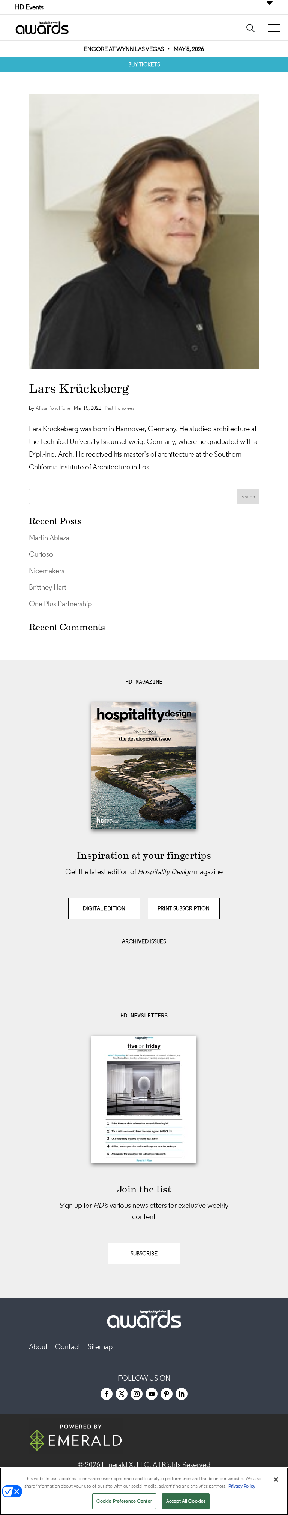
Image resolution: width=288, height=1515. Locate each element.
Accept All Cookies (186, 1501)
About (38, 1346)
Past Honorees (119, 408)
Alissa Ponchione (53, 408)
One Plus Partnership (60, 603)
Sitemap (100, 1346)
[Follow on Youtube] (152, 1394)
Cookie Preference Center (124, 1501)
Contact (67, 1346)
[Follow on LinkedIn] (182, 1394)
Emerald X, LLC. (126, 1464)
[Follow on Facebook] (106, 1394)
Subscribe (144, 1253)
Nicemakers (46, 570)
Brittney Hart (47, 587)
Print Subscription (184, 908)
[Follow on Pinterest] (166, 1394)
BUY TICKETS (144, 64)
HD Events (29, 7)
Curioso (41, 554)
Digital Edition (104, 908)
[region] (144, 1491)
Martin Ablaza (49, 537)
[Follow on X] (122, 1394)
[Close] (276, 1479)
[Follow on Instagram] (136, 1394)
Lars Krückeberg (79, 388)
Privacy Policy (241, 1486)
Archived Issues (144, 941)
